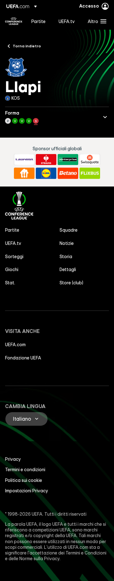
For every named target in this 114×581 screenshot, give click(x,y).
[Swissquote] (89, 159)
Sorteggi (14, 256)
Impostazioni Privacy (26, 490)
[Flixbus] (89, 173)
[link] (38, 21)
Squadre (69, 230)
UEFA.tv (13, 243)
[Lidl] (46, 173)
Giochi (11, 269)
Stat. (10, 282)
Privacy (13, 459)
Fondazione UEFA (23, 357)
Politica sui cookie (23, 480)
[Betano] (68, 173)
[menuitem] (39, 21)
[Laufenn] (24, 159)
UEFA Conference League (13, 21)
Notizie (67, 243)
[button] (96, 21)
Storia (66, 256)
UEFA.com (15, 344)
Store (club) (71, 282)
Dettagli (68, 269)
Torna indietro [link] (27, 46)
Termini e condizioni (25, 469)
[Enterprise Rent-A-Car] (68, 159)
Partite (12, 230)
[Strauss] (46, 159)
